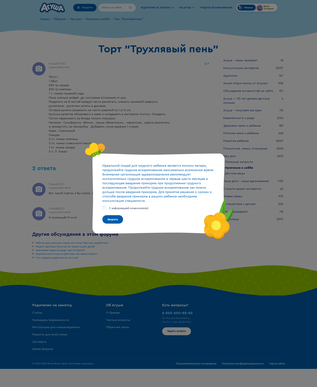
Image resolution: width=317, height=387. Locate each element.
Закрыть (112, 219)
